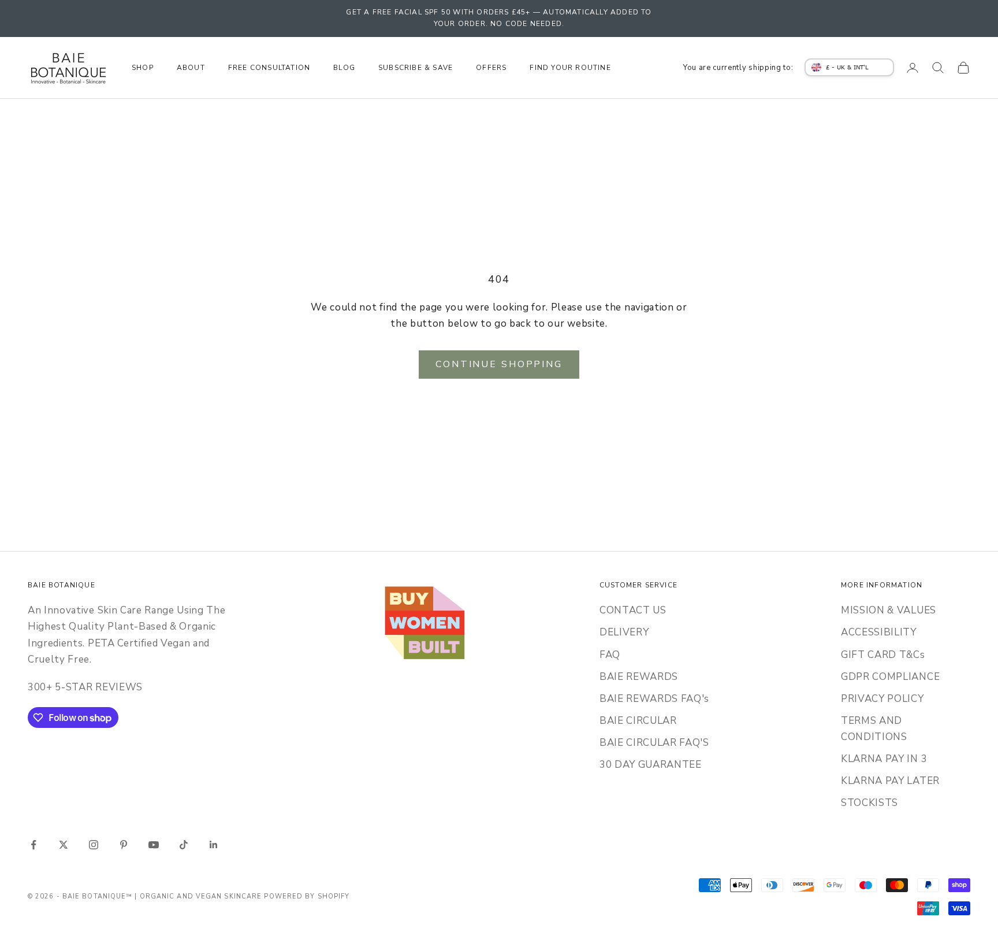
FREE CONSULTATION (269, 67)
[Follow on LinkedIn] (213, 844)
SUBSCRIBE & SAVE (415, 67)
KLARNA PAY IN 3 (884, 759)
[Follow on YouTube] (153, 844)
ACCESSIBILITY (879, 632)
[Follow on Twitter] (63, 844)
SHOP (143, 67)
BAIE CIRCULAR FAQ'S (654, 742)
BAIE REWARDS (638, 676)
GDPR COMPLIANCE (890, 676)
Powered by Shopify (306, 896)
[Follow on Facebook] (33, 844)
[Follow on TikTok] (183, 844)
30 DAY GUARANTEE (650, 764)
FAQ (609, 654)
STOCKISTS (869, 802)
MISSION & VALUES (888, 610)
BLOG (344, 67)
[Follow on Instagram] (93, 844)
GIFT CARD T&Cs (883, 654)
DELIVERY (624, 632)
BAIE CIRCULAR (638, 720)
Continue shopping (499, 364)
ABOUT (191, 67)
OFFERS (491, 67)
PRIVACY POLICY (882, 698)
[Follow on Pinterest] (123, 844)
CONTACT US (632, 610)
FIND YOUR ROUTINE (570, 67)
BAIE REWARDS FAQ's (654, 698)
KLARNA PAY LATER (890, 780)
